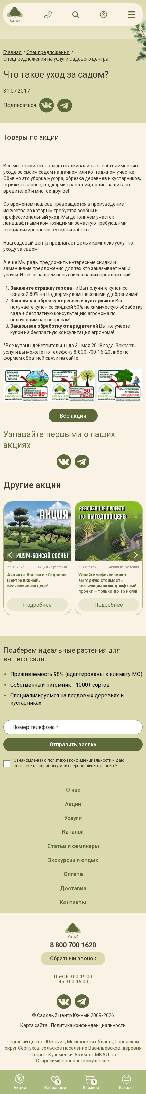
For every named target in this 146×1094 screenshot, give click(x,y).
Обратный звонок (73, 958)
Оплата (73, 874)
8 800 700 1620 (73, 945)
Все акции (73, 416)
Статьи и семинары (73, 846)
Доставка (73, 888)
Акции (73, 804)
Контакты (73, 902)
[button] (10, 555)
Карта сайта (34, 1025)
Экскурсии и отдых (73, 860)
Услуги (73, 818)
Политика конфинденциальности (88, 1025)
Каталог (73, 832)
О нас (73, 790)
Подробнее (37, 605)
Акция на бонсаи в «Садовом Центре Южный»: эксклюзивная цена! (36, 580)
